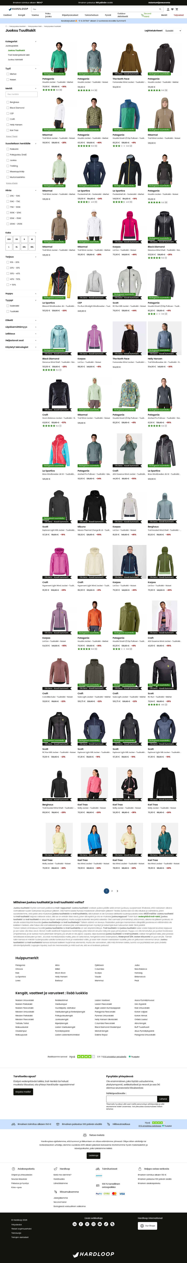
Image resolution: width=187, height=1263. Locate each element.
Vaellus (35, 15)
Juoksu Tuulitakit (16, 51)
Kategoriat (11, 41)
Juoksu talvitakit (15, 60)
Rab (17, 973)
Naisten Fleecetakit (24, 1008)
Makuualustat (21, 1027)
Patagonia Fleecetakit (105, 1012)
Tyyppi (9, 300)
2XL (24, 247)
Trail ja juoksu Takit (35, 26)
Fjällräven (99, 965)
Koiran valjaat (141, 1012)
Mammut (99, 981)
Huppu (9, 293)
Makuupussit (21, 1035)
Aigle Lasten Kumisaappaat (107, 1008)
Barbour (59, 981)
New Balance (141, 969)
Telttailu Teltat (22, 1023)
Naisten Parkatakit (23, 1004)
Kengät (21, 15)
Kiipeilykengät (61, 1023)
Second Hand (147, 15)
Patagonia (20, 965)
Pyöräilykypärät (62, 1031)
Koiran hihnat (141, 1016)
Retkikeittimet (61, 1000)
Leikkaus (10, 334)
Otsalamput (21, 1031)
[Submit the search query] (160, 10)
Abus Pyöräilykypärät (144, 1031)
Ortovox (19, 969)
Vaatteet (7, 15)
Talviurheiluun (91, 15)
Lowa (17, 981)
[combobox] (21, 94)
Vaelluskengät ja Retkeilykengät (70, 1012)
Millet (57, 969)
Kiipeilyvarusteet (70, 15)
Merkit (164, 15)
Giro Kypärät (140, 1004)
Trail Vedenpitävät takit (19, 55)
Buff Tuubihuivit (142, 1027)
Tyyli (8, 69)
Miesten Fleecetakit (24, 1020)
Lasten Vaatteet (102, 1000)
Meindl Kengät (101, 1031)
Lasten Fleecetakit (103, 1004)
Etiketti (9, 320)
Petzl (137, 981)
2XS (9, 239)
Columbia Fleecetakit (105, 1023)
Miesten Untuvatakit (24, 1012)
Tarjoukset (179, 15)
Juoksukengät (61, 1020)
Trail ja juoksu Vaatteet (17, 26)
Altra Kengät (140, 1023)
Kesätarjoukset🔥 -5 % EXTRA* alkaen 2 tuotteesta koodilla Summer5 (93, 21)
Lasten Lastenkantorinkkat (67, 1035)
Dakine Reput (101, 1035)
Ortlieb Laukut (141, 1020)
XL (17, 247)
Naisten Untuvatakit (24, 1000)
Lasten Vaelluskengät (65, 1027)
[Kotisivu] (7, 26)
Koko (8, 233)
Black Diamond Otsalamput (108, 1027)
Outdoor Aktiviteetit (123, 15)
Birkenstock (140, 977)
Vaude (98, 977)
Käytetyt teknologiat (16, 347)
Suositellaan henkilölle (17, 143)
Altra (57, 965)
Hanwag (138, 973)
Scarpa (98, 973)
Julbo (137, 965)
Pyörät (108, 15)
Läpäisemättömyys (16, 327)
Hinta (8, 190)
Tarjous (9, 257)
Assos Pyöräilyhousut (144, 1000)
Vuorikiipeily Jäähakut (65, 1008)
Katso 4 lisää (12, 183)
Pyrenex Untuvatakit (104, 1016)
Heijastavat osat (14, 340)
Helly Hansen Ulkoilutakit (106, 1020)
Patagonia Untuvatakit (145, 1035)
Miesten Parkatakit (24, 1016)
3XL (32, 247)
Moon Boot (60, 973)
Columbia (99, 969)
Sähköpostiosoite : (116, 1093)
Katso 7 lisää (11, 136)
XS (16, 239)
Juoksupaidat (11, 46)
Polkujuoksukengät (64, 1016)
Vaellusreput (61, 1004)
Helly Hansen (61, 977)
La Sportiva (20, 977)
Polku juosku (48, 15)
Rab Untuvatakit (142, 1008)
